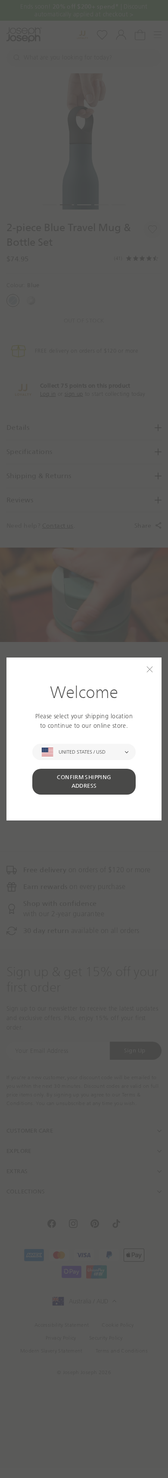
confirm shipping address (84, 781)
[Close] (149, 669)
